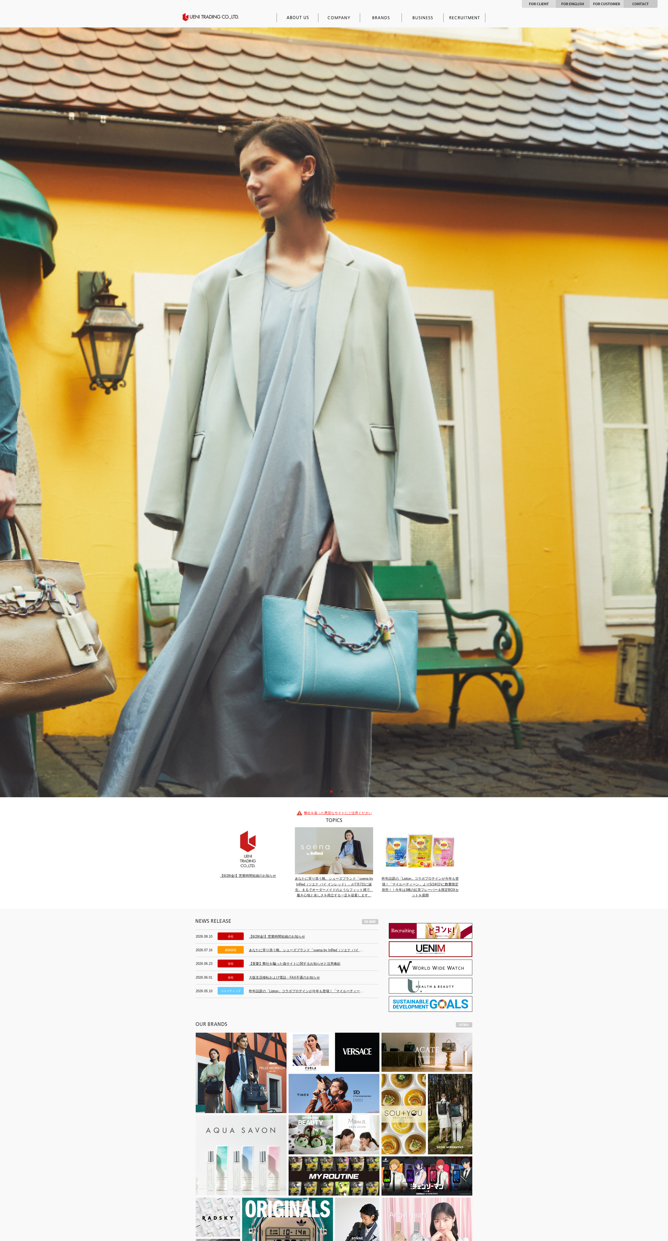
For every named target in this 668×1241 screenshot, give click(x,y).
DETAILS (464, 1061)
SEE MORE (370, 958)
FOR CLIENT (539, 4)
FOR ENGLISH (573, 4)
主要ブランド (381, 17)
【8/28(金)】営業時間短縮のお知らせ (277, 973)
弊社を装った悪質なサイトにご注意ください (338, 850)
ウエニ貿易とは (297, 17)
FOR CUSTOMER (607, 4)
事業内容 (423, 17)
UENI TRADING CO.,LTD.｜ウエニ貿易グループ (214, 17)
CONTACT (641, 4)
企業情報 (339, 17)
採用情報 (464, 17)
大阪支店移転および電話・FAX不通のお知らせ (284, 1014)
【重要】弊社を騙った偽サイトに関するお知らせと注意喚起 (295, 1001)
